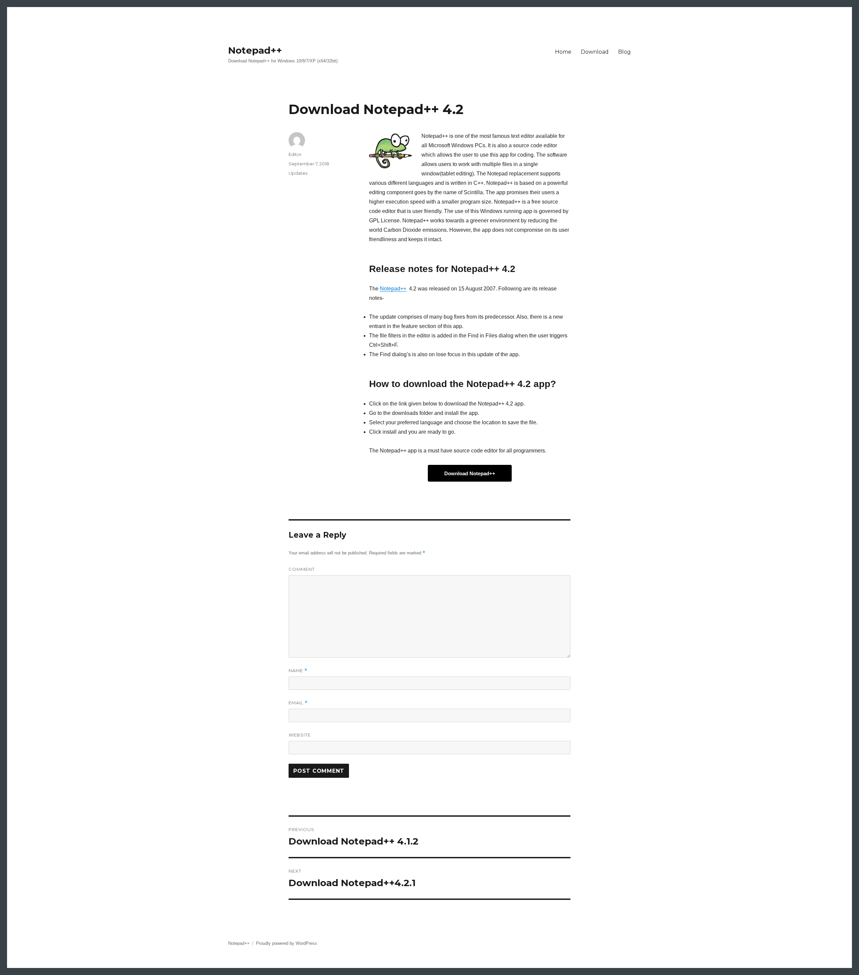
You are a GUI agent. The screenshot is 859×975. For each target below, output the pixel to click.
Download (595, 52)
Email (298, 703)
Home (563, 52)
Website (300, 735)
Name (298, 670)
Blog (624, 52)
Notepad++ (255, 50)
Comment (302, 569)
